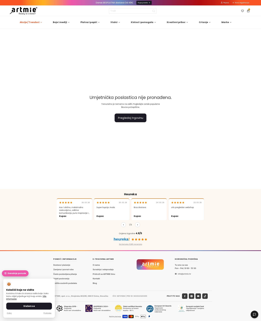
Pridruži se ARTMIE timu (104, 274)
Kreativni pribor (176, 22)
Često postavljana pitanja (65, 274)
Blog (95, 283)
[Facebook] (184, 296)
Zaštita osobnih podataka (65, 283)
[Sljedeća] (137, 224)
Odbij (9, 313)
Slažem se (29, 306)
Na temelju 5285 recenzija (130, 244)
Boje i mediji (60, 22)
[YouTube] (198, 296)
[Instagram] (191, 296)
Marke (225, 22)
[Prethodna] (123, 224)
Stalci (114, 22)
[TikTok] (205, 296)
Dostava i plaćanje (61, 265)
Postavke (47, 313)
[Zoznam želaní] (242, 11)
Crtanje (203, 22)
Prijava (226, 2)
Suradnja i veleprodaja (103, 269)
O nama (96, 265)
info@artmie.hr (184, 274)
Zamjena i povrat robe (63, 269)
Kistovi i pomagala (142, 22)
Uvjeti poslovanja (61, 278)
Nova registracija (242, 2)
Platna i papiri (88, 22)
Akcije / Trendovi (29, 22)
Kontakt (96, 278)
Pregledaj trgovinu (130, 118)
